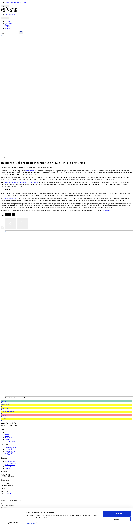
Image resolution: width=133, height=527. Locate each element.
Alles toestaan (117, 513)
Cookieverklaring (10, 451)
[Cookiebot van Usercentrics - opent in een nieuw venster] (12, 523)
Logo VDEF (9, 453)
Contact (7, 27)
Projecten (7, 21)
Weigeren (117, 519)
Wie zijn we (8, 23)
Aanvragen (8, 28)
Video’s (7, 436)
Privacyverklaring (10, 449)
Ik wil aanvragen (10, 441)
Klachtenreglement (10, 448)
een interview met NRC (9, 198)
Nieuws (7, 25)
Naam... (3, 502)
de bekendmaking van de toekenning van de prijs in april (20, 182)
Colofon (7, 455)
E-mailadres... (7, 505)
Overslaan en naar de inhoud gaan (15, 2)
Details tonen (30, 523)
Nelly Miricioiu (105, 210)
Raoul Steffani (29, 171)
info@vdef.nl (10, 493)
